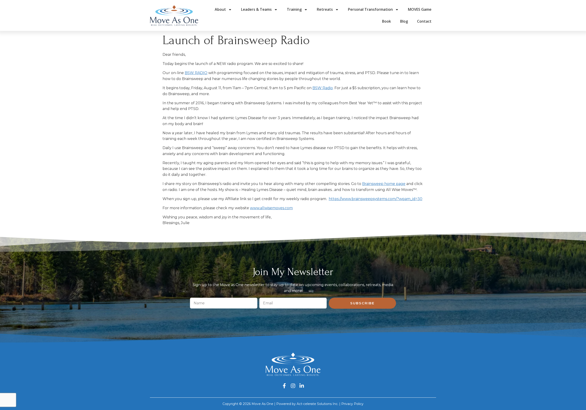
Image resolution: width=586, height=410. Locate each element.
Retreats (325, 9)
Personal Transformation (370, 9)
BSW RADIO (196, 73)
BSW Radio (322, 88)
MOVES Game (419, 9)
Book (386, 21)
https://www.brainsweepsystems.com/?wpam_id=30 (375, 199)
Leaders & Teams (256, 9)
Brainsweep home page (383, 184)
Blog (404, 21)
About (220, 9)
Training (294, 9)
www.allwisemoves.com (271, 208)
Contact (424, 21)
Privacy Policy (352, 404)
